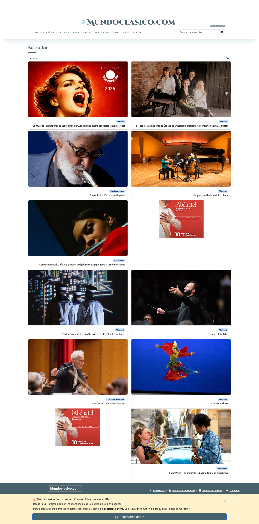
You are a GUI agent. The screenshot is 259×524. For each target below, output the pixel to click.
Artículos (65, 32)
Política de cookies (212, 490)
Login (222, 26)
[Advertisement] (129, 6)
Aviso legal (159, 490)
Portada (39, 32)
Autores (137, 32)
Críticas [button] (51, 32)
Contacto (234, 490)
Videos (127, 32)
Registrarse (214, 26)
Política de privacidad (183, 490)
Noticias (86, 32)
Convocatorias (102, 32)
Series (76, 32)
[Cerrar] (225, 501)
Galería (117, 32)
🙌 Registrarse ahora (129, 517)
